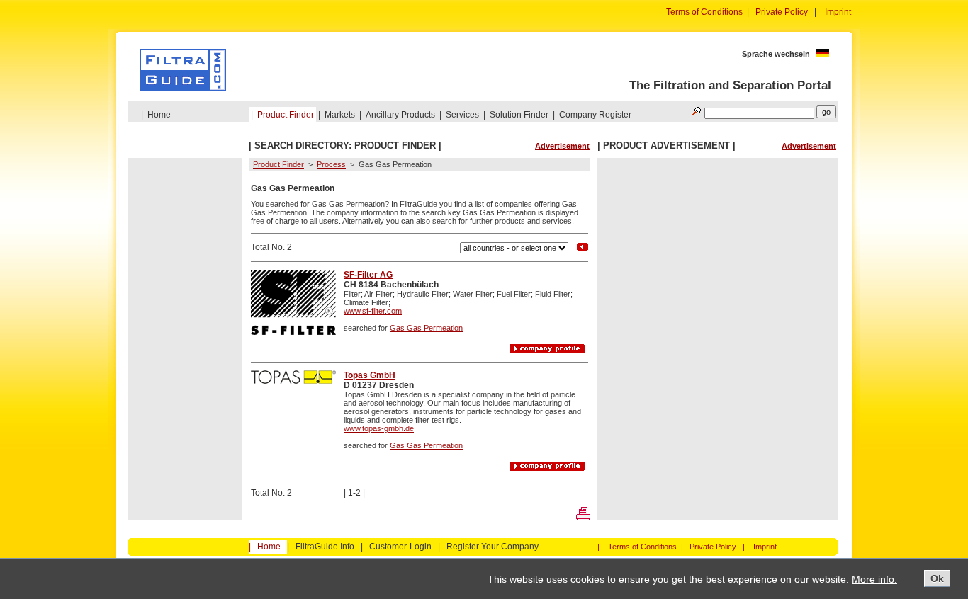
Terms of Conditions (704, 12)
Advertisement (562, 146)
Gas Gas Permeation (426, 328)
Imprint (838, 12)
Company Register (595, 115)
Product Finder (285, 115)
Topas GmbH (369, 375)
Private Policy (781, 12)
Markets (340, 115)
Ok (937, 578)
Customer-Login (400, 547)
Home (159, 115)
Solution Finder (519, 115)
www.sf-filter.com (373, 311)
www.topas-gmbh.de (379, 428)
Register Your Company (492, 547)
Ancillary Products (400, 115)
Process (331, 164)
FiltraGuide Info (325, 547)
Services (462, 115)
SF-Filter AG (368, 275)
